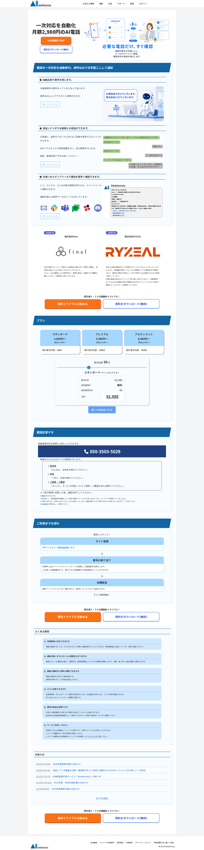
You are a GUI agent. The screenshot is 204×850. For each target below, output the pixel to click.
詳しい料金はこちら (102, 409)
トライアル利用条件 (107, 842)
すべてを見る (102, 798)
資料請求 (120, 842)
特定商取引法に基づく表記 (164, 842)
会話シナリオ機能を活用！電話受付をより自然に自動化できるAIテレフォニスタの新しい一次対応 (99, 770)
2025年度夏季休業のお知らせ (65, 788)
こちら (122, 498)
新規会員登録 (63, 547)
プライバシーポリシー (143, 842)
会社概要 (93, 842)
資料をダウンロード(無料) (56, 49)
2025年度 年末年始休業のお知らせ (71, 782)
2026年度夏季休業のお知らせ (67, 763)
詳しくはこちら (49, 104)
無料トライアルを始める (73, 304)
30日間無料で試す (56, 40)
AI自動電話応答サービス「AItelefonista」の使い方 (77, 776)
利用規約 (45, 504)
